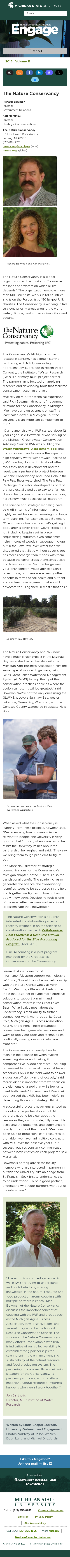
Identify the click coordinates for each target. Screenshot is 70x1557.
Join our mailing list (33, 1464)
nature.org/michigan (16, 147)
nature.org (10, 151)
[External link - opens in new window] (35, 1502)
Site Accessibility (35, 1523)
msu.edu (54, 1531)
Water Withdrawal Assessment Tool (30, 449)
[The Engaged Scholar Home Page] (35, 30)
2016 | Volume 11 (17, 61)
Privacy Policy (44, 1516)
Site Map (23, 1516)
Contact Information (51, 1510)
